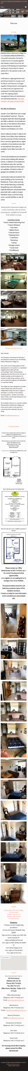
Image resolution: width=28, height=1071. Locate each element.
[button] (24, 16)
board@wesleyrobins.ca (16, 1018)
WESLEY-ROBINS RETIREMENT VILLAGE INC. (14, 2)
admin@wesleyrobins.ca (16, 1000)
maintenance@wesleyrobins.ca (15, 1010)
